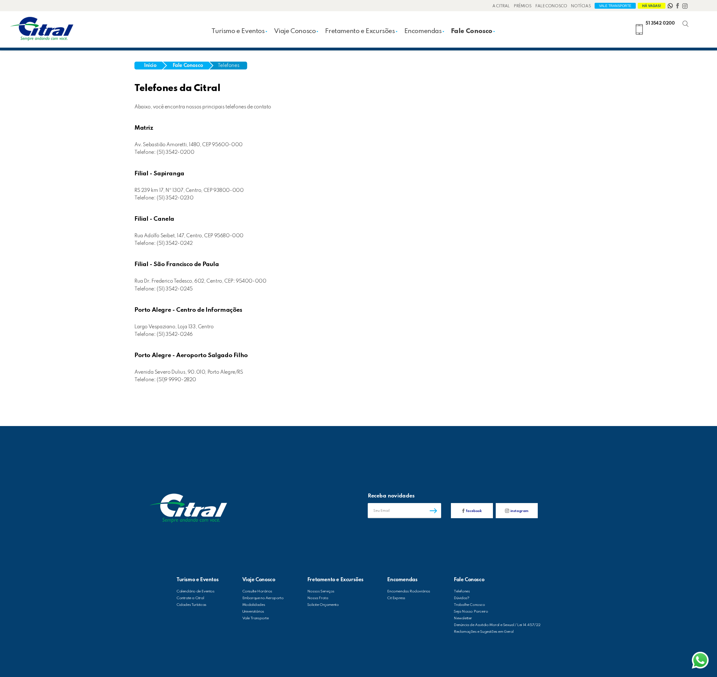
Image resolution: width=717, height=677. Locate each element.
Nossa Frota (317, 598)
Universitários (253, 611)
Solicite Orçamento (323, 605)
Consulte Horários (257, 591)
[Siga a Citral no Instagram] (684, 7)
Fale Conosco (551, 6)
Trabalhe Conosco (469, 605)
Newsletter (463, 618)
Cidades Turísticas (191, 605)
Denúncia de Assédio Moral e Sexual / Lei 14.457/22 (497, 625)
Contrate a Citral (190, 598)
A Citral (501, 6)
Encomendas (423, 31)
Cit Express (396, 598)
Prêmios (522, 6)
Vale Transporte (615, 6)
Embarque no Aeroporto (263, 598)
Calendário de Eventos (195, 591)
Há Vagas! (651, 6)
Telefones (228, 65)
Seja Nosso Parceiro (471, 611)
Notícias (581, 6)
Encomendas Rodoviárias (408, 591)
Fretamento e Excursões (360, 31)
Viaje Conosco (295, 31)
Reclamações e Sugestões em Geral (483, 632)
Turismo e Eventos (237, 31)
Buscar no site (690, 22)
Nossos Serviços (320, 591)
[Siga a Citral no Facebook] (678, 7)
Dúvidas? (461, 598)
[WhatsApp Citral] (671, 7)
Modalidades (253, 605)
